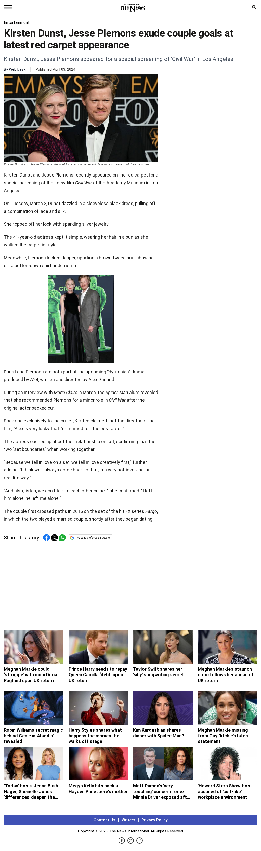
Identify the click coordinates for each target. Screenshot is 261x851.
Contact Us (104, 820)
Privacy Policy (154, 820)
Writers (128, 820)
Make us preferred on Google (93, 537)
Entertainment (17, 22)
